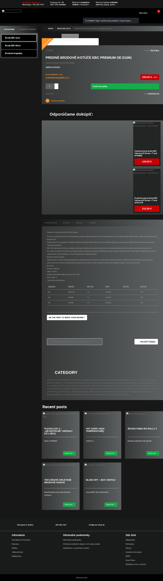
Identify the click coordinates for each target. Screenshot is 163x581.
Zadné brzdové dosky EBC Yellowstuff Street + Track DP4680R (145, 153)
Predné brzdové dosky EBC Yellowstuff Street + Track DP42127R (145, 200)
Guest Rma (130, 560)
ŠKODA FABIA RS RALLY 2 (142, 428)
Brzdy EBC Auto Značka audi (94, 383)
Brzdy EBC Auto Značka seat (114, 389)
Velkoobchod (17, 552)
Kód (47, 94)
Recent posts (54, 406)
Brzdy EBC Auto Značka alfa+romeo (73, 392)
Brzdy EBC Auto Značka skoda (138, 380)
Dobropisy (130, 544)
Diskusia (92, 223)
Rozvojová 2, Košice (25, 525)
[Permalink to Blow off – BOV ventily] (102, 465)
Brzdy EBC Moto (13, 45)
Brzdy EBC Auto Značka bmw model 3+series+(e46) (127, 383)
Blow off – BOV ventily (101, 480)
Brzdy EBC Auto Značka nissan (64, 395)
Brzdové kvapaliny (13, 53)
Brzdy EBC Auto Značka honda (78, 386)
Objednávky (130, 540)
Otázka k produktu (57, 101)
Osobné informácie (134, 552)
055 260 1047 (38, 4)
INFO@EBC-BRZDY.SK (31, 2)
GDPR (128, 556)
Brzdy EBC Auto (12, 38)
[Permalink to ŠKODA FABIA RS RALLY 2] (144, 414)
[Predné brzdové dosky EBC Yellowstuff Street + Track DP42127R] (147, 182)
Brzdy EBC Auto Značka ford (62, 389)
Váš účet (143, 13)
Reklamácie (16, 556)
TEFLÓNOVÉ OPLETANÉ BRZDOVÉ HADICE (57, 481)
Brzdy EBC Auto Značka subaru (88, 389)
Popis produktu (50, 223)
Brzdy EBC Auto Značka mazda (104, 386)
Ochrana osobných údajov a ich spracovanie (81, 544)
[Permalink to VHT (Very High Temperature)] (102, 414)
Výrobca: (147, 50)
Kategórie (9, 29)
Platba (14, 548)
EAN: (145, 94)
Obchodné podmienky (72, 540)
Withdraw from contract (136, 564)
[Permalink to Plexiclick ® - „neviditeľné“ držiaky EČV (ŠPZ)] (60, 415)
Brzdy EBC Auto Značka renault (91, 395)
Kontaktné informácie (21, 540)
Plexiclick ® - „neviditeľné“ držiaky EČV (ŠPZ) (58, 431)
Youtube (159, 4)
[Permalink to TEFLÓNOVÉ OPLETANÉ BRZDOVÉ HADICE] (60, 465)
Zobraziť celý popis (53, 67)
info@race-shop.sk (96, 525)
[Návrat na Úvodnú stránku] (44, 28)
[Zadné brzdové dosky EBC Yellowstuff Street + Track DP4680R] (147, 135)
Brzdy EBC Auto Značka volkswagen (110, 380)
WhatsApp (26, 4)
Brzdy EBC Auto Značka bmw (82, 380)
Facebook (149, 4)
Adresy (128, 548)
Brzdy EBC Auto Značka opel (117, 395)
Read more (69, 453)
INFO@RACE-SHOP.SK (65, 13)
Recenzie (79, 223)
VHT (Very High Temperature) (95, 429)
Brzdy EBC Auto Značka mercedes (103, 392)
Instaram (154, 4)
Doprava (15, 544)
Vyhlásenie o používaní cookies (76, 548)
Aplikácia (66, 223)
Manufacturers (27, 29)
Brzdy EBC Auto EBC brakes (58, 380)
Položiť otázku (147, 342)
